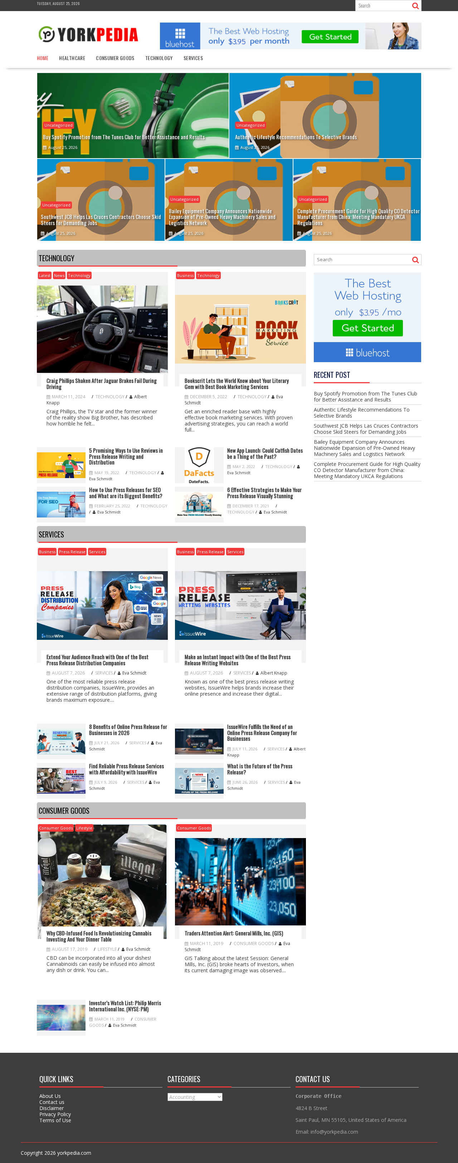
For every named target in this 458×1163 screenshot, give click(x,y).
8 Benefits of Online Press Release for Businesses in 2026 (128, 729)
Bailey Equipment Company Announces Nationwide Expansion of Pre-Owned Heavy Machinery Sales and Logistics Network (364, 447)
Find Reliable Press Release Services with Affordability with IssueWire (126, 769)
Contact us (51, 1102)
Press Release (72, 551)
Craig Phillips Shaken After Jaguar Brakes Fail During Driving (102, 383)
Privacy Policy (55, 1114)
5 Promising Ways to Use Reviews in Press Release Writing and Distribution (126, 456)
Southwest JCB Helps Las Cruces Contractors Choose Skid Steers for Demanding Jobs (366, 428)
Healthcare (72, 58)
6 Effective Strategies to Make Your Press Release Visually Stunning (264, 492)
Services (193, 58)
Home (43, 58)
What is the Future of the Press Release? (259, 769)
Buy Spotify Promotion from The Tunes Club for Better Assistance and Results (365, 396)
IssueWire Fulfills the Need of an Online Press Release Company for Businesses (262, 732)
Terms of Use (55, 1120)
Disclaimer (51, 1108)
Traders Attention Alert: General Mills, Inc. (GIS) (234, 933)
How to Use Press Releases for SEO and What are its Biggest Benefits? (125, 492)
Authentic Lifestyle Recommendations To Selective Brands (362, 412)
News (59, 275)
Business (185, 275)
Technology (159, 58)
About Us (50, 1096)
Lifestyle (84, 828)
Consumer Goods (115, 58)
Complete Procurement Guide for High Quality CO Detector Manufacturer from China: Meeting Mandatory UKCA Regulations (367, 470)
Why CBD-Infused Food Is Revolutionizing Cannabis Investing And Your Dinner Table (99, 936)
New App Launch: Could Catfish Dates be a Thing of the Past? (265, 453)
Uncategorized (58, 125)
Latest (44, 275)
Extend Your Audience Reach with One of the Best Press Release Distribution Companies (97, 660)
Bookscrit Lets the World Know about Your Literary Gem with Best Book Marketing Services (237, 383)
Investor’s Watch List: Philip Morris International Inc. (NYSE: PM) (125, 1006)
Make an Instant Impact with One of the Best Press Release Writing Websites (238, 660)
